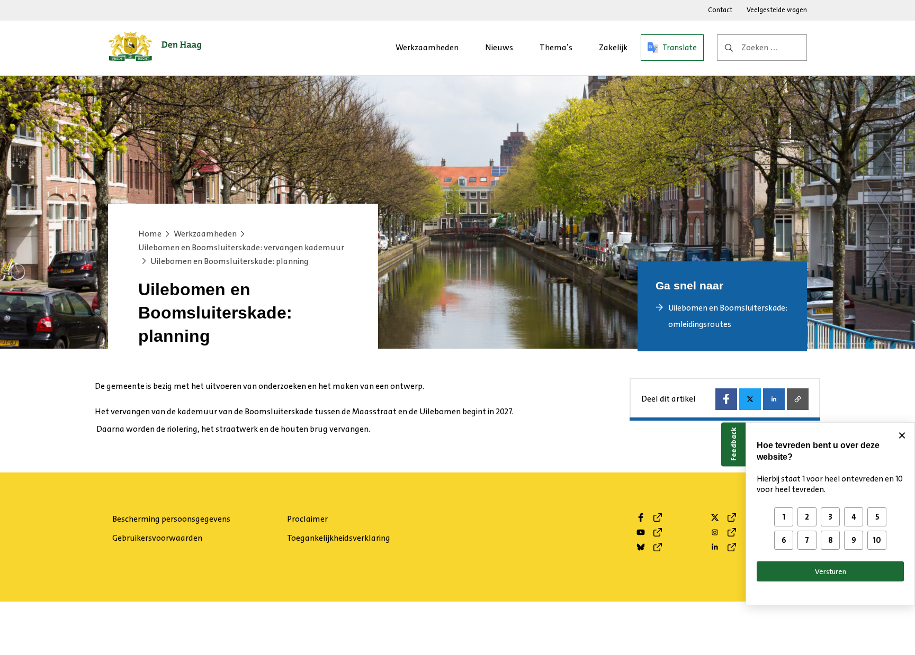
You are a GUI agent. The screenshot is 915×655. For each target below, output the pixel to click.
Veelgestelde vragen (777, 9)
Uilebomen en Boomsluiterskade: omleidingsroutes (727, 316)
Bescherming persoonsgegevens (171, 518)
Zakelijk (613, 47)
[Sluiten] (901, 435)
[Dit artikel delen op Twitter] (750, 399)
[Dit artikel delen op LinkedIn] (774, 399)
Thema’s (556, 47)
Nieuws (499, 47)
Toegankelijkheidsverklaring (338, 537)
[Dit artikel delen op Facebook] (726, 399)
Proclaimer (307, 518)
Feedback (733, 444)
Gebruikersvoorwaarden (157, 537)
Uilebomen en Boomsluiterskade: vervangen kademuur (241, 247)
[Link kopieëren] (798, 399)
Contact (720, 9)
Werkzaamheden (427, 47)
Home (150, 233)
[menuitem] (427, 48)
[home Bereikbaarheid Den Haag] (155, 47)
